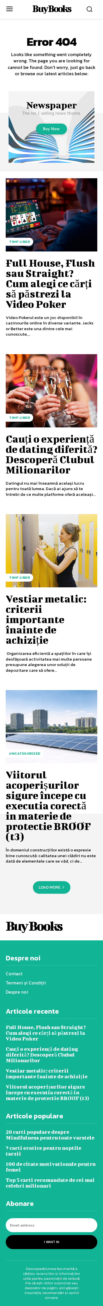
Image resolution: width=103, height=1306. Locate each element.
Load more (49, 887)
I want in (51, 1241)
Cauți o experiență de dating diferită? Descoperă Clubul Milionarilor (51, 454)
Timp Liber (19, 241)
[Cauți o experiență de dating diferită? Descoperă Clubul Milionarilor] (51, 390)
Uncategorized (24, 753)
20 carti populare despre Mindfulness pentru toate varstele (50, 1135)
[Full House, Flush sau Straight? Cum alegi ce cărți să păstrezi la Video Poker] (51, 214)
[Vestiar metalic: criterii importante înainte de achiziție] (51, 550)
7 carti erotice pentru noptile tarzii (43, 1151)
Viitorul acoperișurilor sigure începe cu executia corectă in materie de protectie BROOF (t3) (48, 805)
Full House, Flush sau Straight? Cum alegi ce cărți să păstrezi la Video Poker (50, 283)
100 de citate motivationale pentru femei (51, 1167)
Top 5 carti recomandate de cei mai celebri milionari (50, 1183)
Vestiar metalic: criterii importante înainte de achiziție (46, 619)
